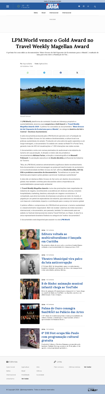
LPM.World (65, 220)
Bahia (36, 13)
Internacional (54, 13)
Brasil (43, 13)
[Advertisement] (52, 24)
